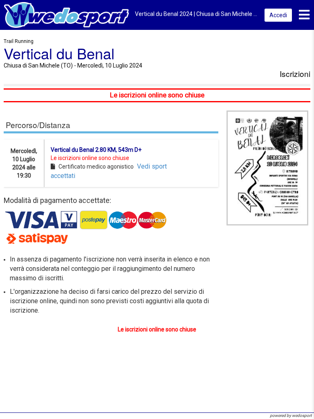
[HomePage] (66, 14)
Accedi (278, 15)
